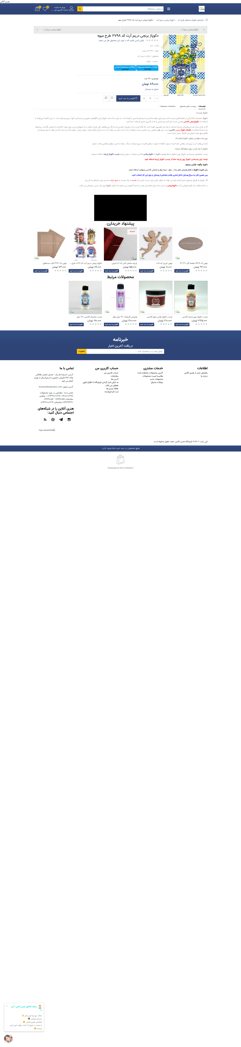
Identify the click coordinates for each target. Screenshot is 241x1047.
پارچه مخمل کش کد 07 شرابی (124, 263)
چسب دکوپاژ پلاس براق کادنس (159, 317)
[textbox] (123, 8)
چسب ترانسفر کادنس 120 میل (89, 317)
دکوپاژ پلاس (148, 154)
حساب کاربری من (111, 373)
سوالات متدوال (157, 382)
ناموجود (132, 231)
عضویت (81, 351)
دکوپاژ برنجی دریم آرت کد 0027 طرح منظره (84, 263)
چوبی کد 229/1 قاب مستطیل (55, 263)
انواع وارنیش (186, 169)
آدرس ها (114, 379)
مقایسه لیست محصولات (153, 376)
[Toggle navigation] (169, 9)
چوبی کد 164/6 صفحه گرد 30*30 (194, 263)
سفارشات (114, 376)
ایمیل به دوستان (151, 89)
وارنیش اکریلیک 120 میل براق (125, 317)
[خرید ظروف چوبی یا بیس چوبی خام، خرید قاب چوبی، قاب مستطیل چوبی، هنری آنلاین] (50, 244)
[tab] (202, 106)
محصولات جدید (156, 379)
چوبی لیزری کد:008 (164, 263)
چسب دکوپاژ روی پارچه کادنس (195, 317)
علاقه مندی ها (112, 388)
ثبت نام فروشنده (111, 391)
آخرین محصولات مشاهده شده (150, 373)
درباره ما (204, 376)
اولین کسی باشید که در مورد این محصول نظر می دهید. (121, 40)
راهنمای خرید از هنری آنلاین (196, 373)
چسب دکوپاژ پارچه (112, 154)
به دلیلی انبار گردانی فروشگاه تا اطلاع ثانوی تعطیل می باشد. (100, 384)
